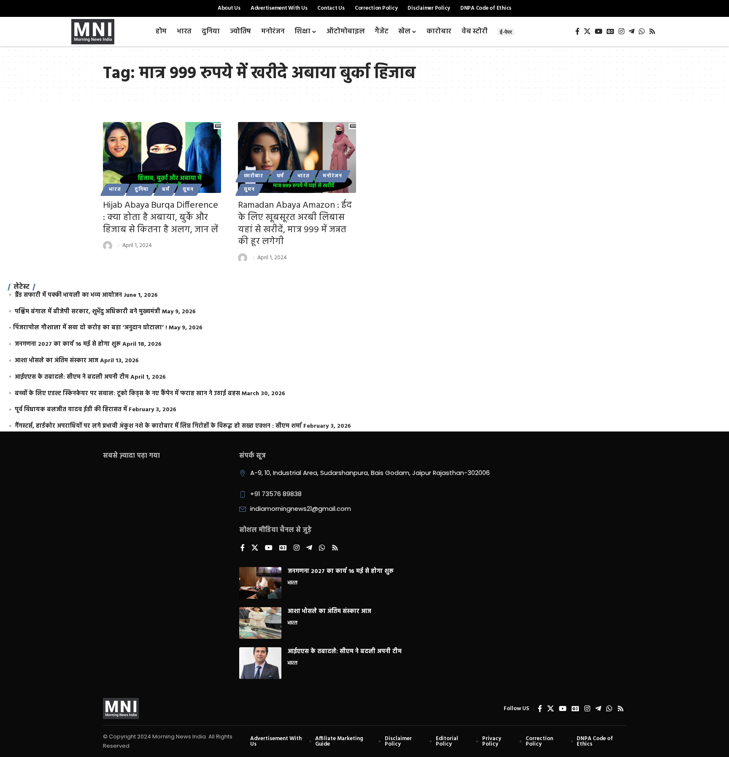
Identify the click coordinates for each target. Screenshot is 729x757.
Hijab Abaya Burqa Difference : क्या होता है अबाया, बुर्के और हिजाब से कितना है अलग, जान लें (160, 217)
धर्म (166, 189)
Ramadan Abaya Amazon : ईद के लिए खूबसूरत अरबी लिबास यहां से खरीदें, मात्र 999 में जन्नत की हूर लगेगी (295, 223)
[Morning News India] (121, 708)
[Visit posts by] (107, 245)
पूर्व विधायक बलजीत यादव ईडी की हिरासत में (71, 410)
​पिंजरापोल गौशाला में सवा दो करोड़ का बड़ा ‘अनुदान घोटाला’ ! (90, 328)
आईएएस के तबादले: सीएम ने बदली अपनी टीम (72, 377)
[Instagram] (621, 31)
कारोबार (253, 176)
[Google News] (610, 31)
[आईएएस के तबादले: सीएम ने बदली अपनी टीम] (260, 663)
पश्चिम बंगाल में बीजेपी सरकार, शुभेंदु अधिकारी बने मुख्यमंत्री (87, 312)
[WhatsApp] (642, 31)
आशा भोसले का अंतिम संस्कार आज (56, 361)
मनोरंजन (332, 176)
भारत (115, 189)
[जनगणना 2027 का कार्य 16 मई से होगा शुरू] (260, 583)
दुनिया (142, 189)
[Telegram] (631, 31)
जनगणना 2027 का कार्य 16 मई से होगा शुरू (68, 344)
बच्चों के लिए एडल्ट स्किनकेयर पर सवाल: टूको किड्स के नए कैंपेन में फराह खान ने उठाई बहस (127, 394)
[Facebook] (577, 31)
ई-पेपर (506, 32)
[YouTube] (599, 31)
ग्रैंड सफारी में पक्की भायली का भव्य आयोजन (68, 295)
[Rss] (652, 31)
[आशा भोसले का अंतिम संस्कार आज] (260, 623)
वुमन (188, 189)
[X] (587, 31)
